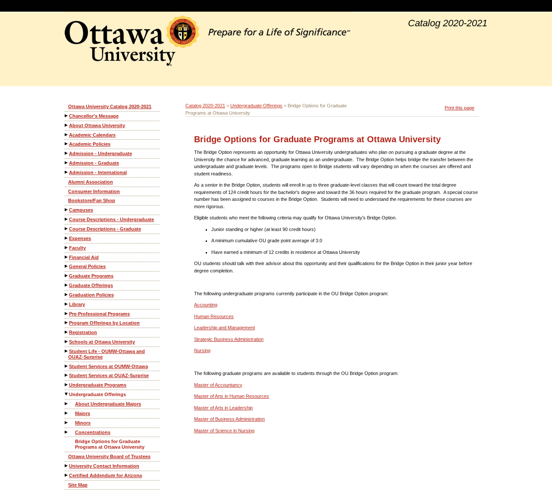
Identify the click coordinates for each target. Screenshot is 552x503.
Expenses (80, 238)
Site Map (78, 484)
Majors (82, 413)
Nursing (202, 350)
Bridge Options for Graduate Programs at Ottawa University (109, 444)
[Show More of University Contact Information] (67, 466)
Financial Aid (84, 257)
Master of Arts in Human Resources (231, 396)
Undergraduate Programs (97, 384)
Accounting (205, 304)
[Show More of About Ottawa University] (67, 125)
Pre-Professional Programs (99, 313)
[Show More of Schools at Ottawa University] (67, 342)
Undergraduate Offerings (97, 394)
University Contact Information (104, 466)
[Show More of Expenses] (67, 238)
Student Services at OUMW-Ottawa (108, 366)
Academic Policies (89, 144)
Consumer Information (94, 191)
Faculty (77, 247)
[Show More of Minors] (67, 423)
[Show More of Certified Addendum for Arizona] (67, 475)
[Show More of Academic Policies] (67, 144)
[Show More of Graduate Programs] (67, 276)
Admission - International (98, 172)
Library (77, 304)
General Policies (87, 266)
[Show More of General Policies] (67, 266)
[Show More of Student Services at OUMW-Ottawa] (67, 366)
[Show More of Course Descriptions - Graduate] (67, 229)
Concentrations (92, 432)
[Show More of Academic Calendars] (67, 135)
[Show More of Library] (67, 304)
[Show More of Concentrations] (67, 432)
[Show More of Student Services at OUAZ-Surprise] (67, 375)
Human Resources (214, 316)
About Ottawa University (97, 125)
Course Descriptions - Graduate (105, 228)
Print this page (459, 107)
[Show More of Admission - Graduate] (67, 163)
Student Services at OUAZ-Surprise (109, 375)
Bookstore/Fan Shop (91, 200)
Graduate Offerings (91, 285)
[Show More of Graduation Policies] (67, 295)
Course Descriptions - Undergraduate (111, 219)
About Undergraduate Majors (108, 403)
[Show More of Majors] (67, 413)
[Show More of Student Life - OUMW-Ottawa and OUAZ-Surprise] (67, 351)
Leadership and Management (224, 327)
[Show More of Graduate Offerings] (67, 285)
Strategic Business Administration (228, 339)
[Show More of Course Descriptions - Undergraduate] (67, 219)
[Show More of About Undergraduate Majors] (67, 404)
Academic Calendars (92, 134)
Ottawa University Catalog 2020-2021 (109, 106)
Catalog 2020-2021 (205, 105)
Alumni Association (90, 181)
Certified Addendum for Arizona (105, 475)
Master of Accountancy (218, 384)
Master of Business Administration (229, 419)
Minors (83, 422)
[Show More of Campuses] (67, 210)
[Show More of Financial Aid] (67, 257)
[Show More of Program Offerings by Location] (67, 323)
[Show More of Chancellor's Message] (67, 116)
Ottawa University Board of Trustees (109, 456)
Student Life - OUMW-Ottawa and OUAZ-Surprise (106, 354)
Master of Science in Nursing (224, 430)
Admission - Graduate (94, 163)
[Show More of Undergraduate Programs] (67, 385)
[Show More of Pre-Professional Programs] (67, 314)
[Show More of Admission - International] (67, 172)
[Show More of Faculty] (67, 248)
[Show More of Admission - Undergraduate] (67, 153)
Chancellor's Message (94, 116)
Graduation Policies (91, 294)
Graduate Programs (91, 275)
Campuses (81, 209)
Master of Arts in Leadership (223, 407)
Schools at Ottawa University (102, 341)
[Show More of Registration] (67, 332)
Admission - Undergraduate (100, 153)
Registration (83, 332)
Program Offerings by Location (104, 322)
